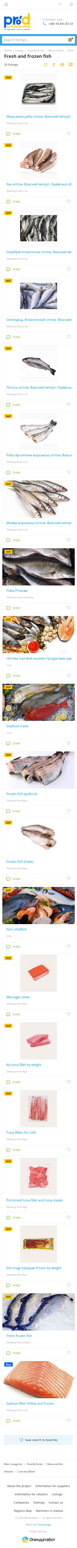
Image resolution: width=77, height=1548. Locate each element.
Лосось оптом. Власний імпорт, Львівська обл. (40, 387)
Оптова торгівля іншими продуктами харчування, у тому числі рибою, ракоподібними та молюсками (40, 658)
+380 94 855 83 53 (60, 24)
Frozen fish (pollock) (21, 794)
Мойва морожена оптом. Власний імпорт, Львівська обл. (40, 523)
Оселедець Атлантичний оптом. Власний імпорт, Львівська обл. (40, 319)
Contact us (56, 1502)
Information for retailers (31, 1494)
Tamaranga (44, 1524)
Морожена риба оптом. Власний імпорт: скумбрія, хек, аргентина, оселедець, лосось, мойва (40, 116)
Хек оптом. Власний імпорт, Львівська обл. (40, 184)
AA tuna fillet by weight (23, 1064)
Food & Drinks (35, 1464)
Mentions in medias (49, 1511)
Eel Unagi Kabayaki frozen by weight (34, 1268)
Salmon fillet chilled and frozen (30, 1403)
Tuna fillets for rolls (21, 1132)
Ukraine (8, 1471)
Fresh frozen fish (19, 1335)
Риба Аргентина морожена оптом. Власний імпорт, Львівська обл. (40, 455)
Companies (21, 1502)
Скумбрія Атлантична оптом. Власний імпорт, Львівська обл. (40, 252)
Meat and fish (55, 1464)
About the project (19, 1486)
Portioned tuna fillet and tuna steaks (34, 1200)
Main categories (13, 1464)
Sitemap (39, 1502)
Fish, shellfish (16, 929)
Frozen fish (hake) (19, 861)
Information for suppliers (52, 1486)
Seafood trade (17, 726)
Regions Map (23, 1511)
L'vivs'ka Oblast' (26, 1471)
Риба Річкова (17, 590)
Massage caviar (18, 997)
